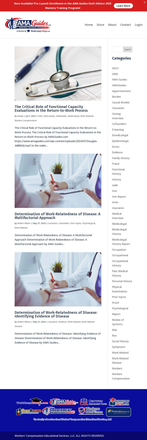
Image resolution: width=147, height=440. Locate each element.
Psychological (88, 223)
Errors (115, 146)
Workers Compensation (26, 120)
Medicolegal (73, 116)
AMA (40, 116)
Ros (114, 335)
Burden (116, 96)
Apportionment (121, 91)
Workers (117, 368)
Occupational (120, 255)
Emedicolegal (120, 135)
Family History (120, 158)
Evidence (62, 321)
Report (116, 314)
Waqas (20, 116)
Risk (114, 330)
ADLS (115, 68)
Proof (115, 302)
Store (100, 25)
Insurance (118, 208)
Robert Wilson (24, 223)
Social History (120, 341)
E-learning (118, 129)
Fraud (115, 163)
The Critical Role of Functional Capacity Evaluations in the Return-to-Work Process (51, 109)
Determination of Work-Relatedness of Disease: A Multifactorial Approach (57, 216)
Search (127, 49)
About (112, 25)
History (116, 179)
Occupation (119, 249)
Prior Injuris (75, 223)
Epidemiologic (120, 141)
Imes (115, 202)
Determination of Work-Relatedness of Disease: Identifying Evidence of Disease (56, 314)
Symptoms (118, 347)
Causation (52, 223)
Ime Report (119, 196)
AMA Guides (49, 116)
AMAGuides (61, 116)
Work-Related (86, 116)
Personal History (122, 281)
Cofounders (63, 223)
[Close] (144, 2)
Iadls (115, 185)
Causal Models (121, 102)
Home (89, 25)
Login (138, 25)
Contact (125, 25)
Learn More (123, 5)
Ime (114, 191)
